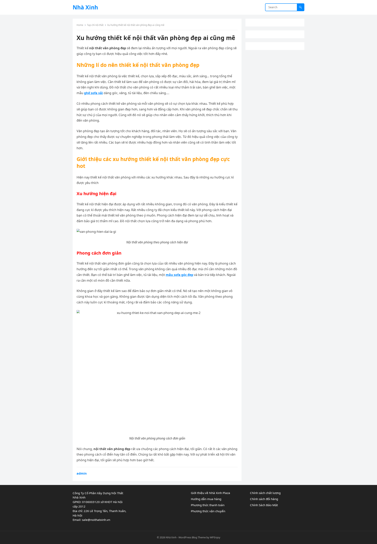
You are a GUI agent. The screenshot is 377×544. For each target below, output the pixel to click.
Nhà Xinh (85, 7)
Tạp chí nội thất (95, 25)
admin (82, 473)
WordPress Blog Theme (192, 537)
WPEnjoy (215, 537)
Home (80, 25)
